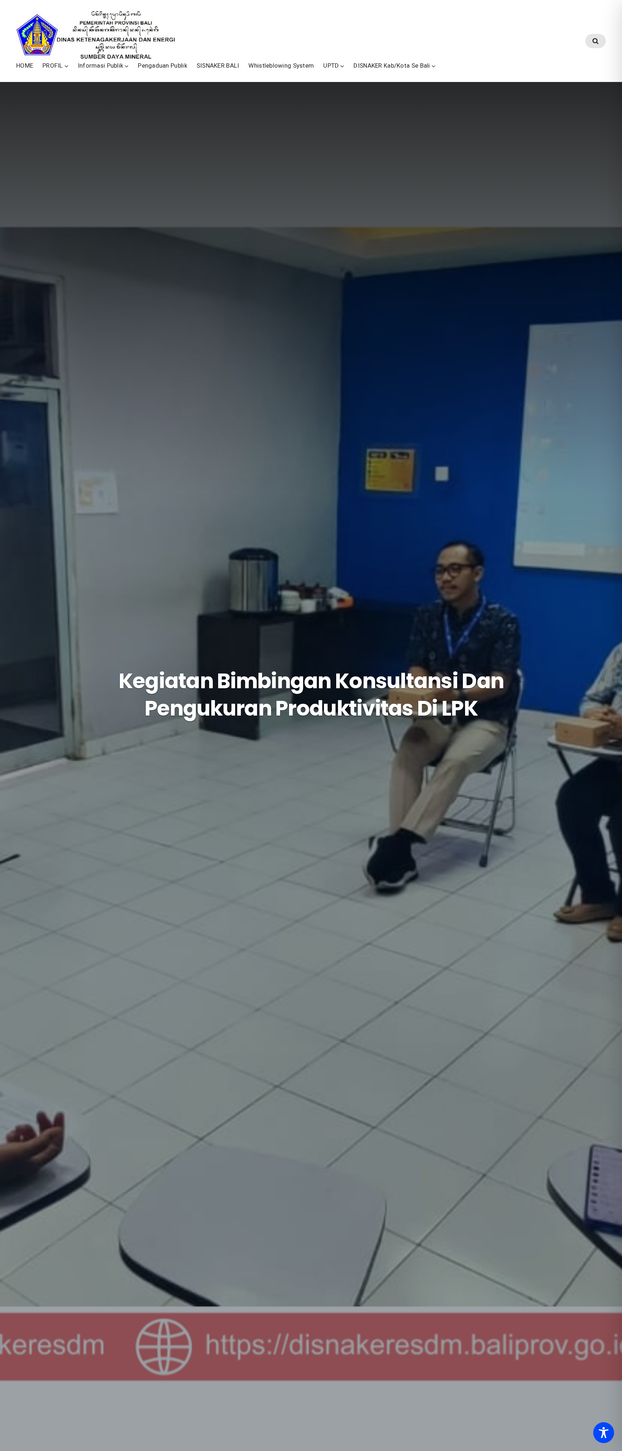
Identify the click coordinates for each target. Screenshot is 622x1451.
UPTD (331, 65)
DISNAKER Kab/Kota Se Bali (391, 65)
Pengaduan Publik (162, 65)
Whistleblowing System (281, 65)
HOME (24, 65)
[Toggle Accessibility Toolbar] (603, 1432)
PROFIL (52, 65)
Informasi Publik (100, 65)
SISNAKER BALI (218, 65)
